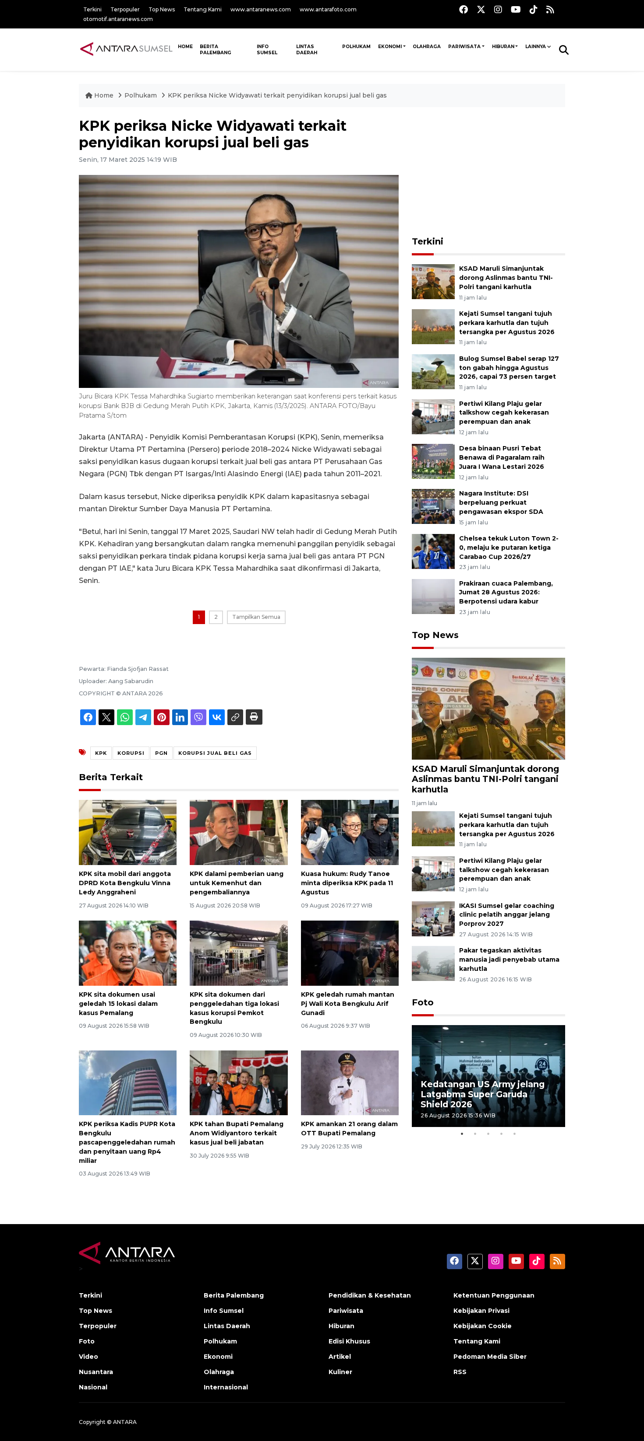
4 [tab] (501, 1133)
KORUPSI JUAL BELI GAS (215, 753)
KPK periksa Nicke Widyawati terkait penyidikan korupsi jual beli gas (277, 95)
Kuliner (340, 1372)
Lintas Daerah (306, 50)
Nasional (93, 1387)
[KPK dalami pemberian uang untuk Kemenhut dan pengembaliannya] (238, 832)
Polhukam (356, 46)
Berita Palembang (215, 50)
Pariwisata (464, 46)
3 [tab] (488, 1133)
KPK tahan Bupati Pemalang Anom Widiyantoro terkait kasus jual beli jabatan (236, 1133)
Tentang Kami (203, 9)
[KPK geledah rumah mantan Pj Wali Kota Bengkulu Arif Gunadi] (350, 953)
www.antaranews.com (260, 9)
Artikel (340, 1357)
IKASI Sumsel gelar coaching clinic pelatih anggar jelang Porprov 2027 (506, 915)
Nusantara (96, 1372)
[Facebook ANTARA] (463, 9)
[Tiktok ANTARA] (534, 9)
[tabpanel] (488, 1076)
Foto (423, 1002)
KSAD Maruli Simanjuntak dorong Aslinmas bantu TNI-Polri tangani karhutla (506, 278)
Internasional (226, 1387)
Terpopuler (125, 9)
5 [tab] (514, 1133)
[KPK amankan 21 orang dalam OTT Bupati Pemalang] (350, 1082)
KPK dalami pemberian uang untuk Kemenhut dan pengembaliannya (236, 883)
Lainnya (535, 46)
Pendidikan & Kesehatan (370, 1295)
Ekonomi (390, 46)
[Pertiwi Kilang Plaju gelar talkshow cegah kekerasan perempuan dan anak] (433, 416)
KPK (101, 753)
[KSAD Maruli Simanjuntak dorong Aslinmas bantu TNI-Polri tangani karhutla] (433, 281)
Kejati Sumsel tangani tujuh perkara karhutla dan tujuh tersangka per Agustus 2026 (507, 323)
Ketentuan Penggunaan (493, 1295)
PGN (161, 753)
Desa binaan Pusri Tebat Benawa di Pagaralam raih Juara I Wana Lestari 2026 (502, 457)
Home (103, 95)
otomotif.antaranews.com (118, 19)
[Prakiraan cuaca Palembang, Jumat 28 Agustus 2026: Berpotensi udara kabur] (433, 596)
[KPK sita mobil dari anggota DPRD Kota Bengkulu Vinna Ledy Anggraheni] (128, 832)
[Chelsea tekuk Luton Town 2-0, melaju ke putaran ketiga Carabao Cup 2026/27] (433, 551)
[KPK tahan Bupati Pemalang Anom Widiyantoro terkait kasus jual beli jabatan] (238, 1082)
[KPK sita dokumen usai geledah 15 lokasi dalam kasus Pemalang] (128, 953)
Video (88, 1357)
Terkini (92, 9)
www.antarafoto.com (328, 9)
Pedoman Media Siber (490, 1357)
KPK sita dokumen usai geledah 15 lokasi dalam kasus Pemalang (118, 1004)
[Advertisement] (488, 172)
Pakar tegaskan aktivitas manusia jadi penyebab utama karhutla (509, 959)
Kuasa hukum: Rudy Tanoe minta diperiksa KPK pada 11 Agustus (347, 883)
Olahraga (427, 46)
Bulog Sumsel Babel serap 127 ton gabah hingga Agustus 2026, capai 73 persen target (509, 368)
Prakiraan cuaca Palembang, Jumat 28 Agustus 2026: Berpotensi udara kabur (506, 592)
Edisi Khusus (349, 1341)
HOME (185, 46)
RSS (460, 1372)
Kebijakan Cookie (482, 1326)
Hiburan (503, 46)
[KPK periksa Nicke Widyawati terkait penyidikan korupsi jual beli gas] (488, 708)
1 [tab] (462, 1133)
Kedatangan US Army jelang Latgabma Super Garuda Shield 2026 (483, 1094)
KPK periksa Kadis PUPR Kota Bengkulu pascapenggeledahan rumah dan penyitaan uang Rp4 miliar (127, 1142)
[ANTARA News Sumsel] (126, 49)
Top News (162, 9)
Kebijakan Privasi (481, 1311)
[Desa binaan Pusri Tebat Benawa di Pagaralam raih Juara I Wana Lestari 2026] (433, 461)
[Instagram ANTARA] (498, 9)
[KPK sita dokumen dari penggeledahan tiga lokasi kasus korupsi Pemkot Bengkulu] (238, 953)
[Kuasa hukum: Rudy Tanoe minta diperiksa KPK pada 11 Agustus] (350, 832)
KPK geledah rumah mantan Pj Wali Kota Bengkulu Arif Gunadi (347, 1004)
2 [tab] (475, 1133)
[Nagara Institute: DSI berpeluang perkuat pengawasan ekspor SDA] (433, 506)
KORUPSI (131, 753)
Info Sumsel (267, 50)
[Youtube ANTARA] (516, 9)
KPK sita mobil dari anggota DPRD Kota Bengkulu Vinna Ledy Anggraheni (125, 883)
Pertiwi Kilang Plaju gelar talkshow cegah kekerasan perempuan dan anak (504, 413)
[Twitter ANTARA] (481, 9)
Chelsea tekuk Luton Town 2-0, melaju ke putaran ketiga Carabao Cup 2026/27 (509, 547)
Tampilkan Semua (256, 617)
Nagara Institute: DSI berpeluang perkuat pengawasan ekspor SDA (501, 502)
